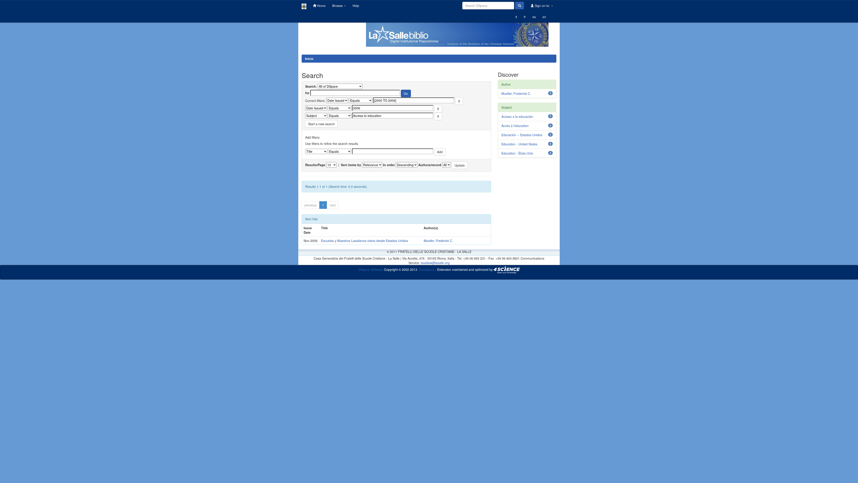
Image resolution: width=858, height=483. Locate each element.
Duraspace (426, 269)
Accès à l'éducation (515, 125)
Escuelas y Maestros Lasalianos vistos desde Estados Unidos (364, 240)
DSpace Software (371, 269)
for (307, 93)
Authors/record (429, 165)
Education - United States (519, 144)
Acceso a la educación (517, 116)
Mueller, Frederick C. (438, 240)
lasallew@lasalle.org (435, 263)
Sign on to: (542, 5)
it (516, 17)
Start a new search (321, 124)
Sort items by (351, 165)
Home (321, 5)
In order (389, 165)
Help (356, 5)
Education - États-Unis (517, 153)
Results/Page (315, 165)
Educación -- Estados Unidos (521, 135)
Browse (338, 5)
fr (525, 17)
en (544, 17)
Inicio (309, 58)
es (534, 17)
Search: (311, 86)
